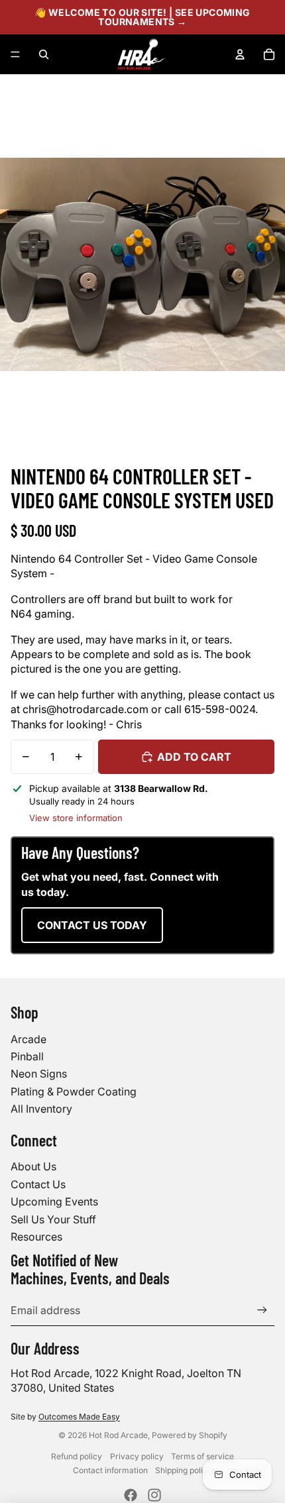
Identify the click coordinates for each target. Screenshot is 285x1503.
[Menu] (15, 54)
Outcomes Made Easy (79, 1416)
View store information (76, 817)
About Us (33, 1166)
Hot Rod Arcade (118, 1435)
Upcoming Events (54, 1201)
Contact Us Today (92, 925)
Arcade (28, 1039)
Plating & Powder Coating (74, 1091)
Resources (36, 1236)
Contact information (110, 1470)
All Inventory (41, 1108)
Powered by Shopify (189, 1435)
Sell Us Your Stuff (53, 1219)
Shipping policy (183, 1470)
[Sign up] (262, 1310)
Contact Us (38, 1184)
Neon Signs (39, 1073)
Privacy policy (137, 1456)
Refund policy (76, 1456)
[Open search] (43, 54)
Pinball (27, 1056)
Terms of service (202, 1456)
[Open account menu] (240, 54)
